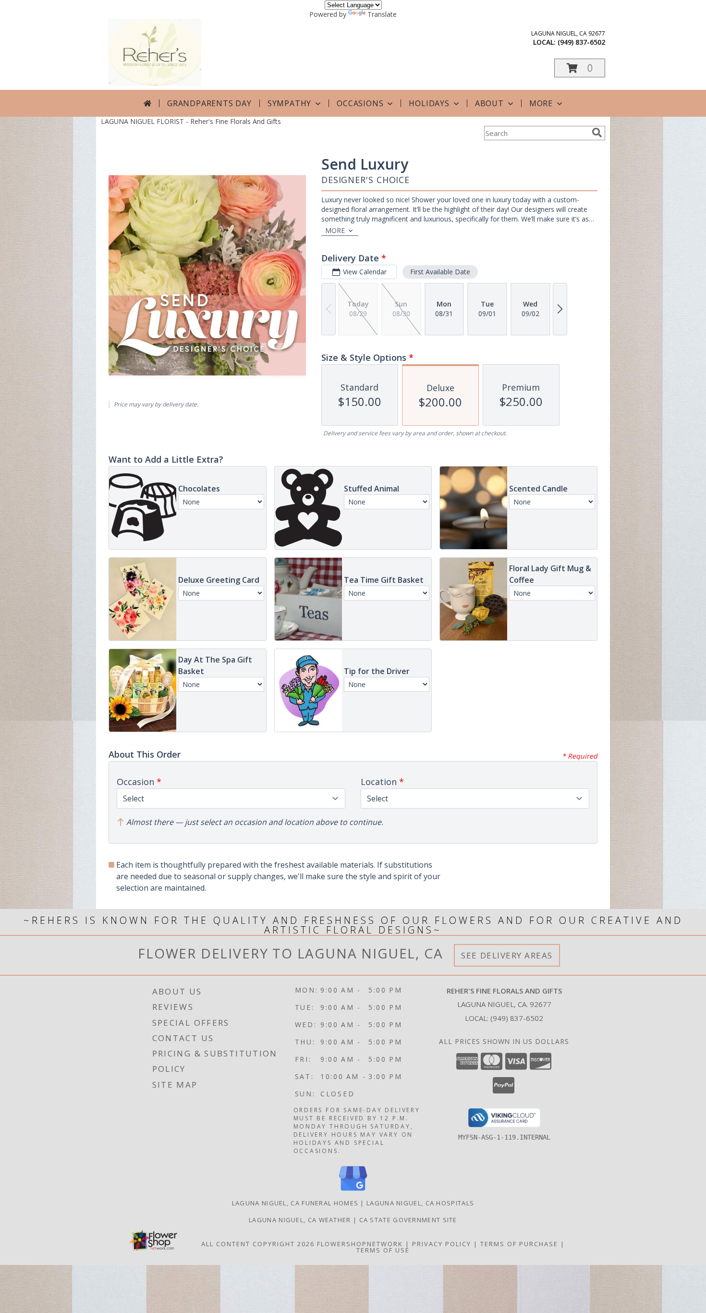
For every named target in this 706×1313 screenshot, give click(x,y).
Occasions (360, 103)
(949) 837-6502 (581, 42)
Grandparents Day (209, 103)
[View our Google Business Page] (353, 1191)
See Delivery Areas (507, 955)
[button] (579, 68)
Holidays (429, 103)
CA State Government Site (408, 1219)
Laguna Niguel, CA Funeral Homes (295, 1203)
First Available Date (440, 271)
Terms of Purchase (519, 1243)
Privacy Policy (441, 1243)
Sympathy (289, 103)
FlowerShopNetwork (360, 1243)
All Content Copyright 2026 (258, 1243)
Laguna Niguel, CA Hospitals (420, 1203)
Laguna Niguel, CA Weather (300, 1219)
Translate (382, 14)
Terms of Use (383, 1250)
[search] (597, 132)
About (489, 103)
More (541, 103)
